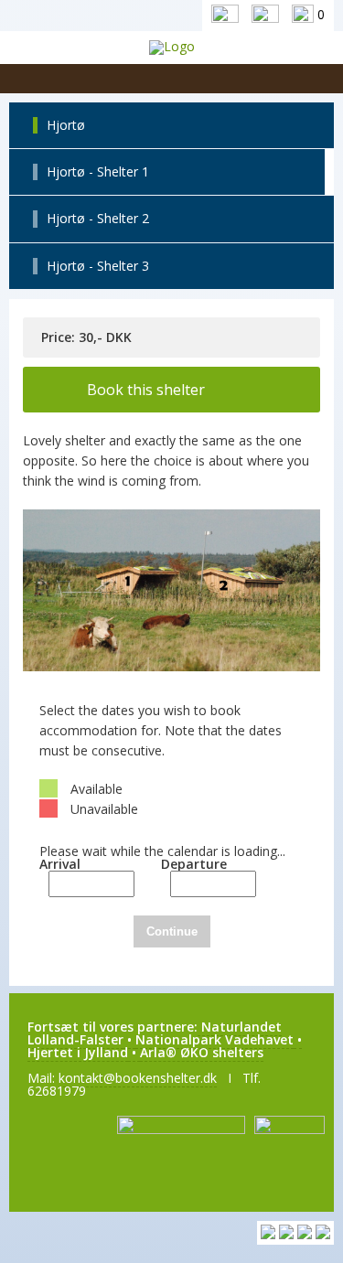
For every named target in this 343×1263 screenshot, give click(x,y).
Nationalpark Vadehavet (214, 1039)
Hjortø (66, 125)
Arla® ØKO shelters (201, 1052)
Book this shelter (146, 390)
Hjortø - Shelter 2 (98, 218)
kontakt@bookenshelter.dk (138, 1077)
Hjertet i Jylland (77, 1052)
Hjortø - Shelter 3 (98, 265)
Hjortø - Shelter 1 (98, 171)
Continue (172, 931)
